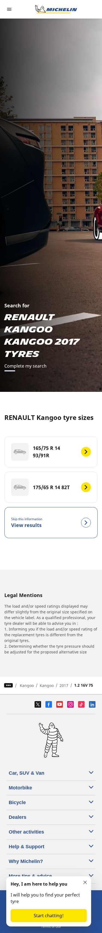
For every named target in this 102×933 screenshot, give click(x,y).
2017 (64, 685)
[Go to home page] (56, 9)
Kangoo (27, 685)
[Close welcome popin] (85, 882)
